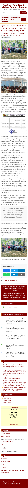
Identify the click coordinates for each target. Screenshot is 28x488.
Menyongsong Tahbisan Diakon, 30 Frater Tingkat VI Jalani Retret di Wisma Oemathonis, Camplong (13, 378)
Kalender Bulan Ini (7, 404)
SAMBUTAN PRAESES (12, 307)
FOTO (2, 444)
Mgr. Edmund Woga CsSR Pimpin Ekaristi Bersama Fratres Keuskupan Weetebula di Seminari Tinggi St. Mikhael (15, 328)
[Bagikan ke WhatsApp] (6, 274)
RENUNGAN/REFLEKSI (7, 441)
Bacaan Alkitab (7, 402)
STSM (2, 464)
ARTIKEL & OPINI (5, 437)
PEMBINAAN (14, 280)
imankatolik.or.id (7, 398)
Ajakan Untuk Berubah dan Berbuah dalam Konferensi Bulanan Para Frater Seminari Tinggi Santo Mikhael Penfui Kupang (14, 296)
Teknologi (4, 459)
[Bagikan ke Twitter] (14, 270)
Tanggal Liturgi (7, 400)
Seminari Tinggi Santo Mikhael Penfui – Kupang (14, 6)
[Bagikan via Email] (21, 274)
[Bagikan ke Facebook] (6, 270)
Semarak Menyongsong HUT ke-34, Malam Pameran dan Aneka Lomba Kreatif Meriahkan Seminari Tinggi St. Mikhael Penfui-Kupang (15, 354)
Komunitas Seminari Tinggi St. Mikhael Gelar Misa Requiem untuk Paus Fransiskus (14, 288)
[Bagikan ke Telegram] (14, 274)
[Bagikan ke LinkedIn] (21, 270)
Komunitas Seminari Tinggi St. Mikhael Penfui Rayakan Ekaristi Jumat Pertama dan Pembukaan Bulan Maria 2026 (14, 389)
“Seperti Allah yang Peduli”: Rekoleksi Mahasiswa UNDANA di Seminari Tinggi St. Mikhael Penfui (15, 345)
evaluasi (3, 467)
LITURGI (3, 449)
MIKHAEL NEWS (7, 280)
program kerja (5, 462)
